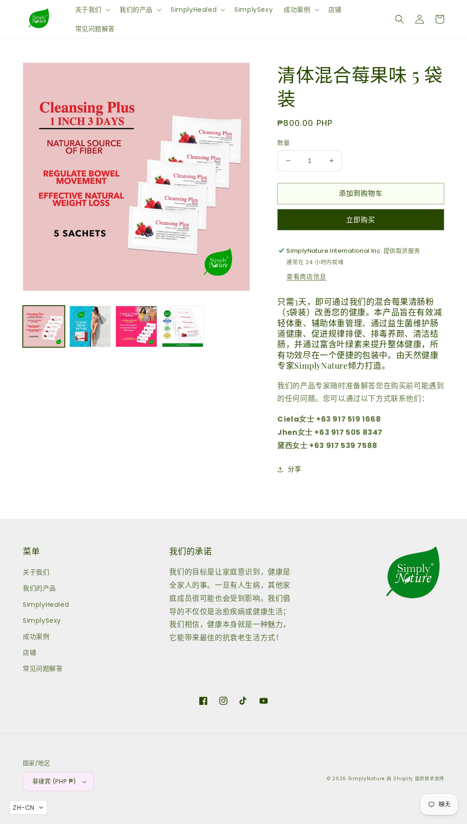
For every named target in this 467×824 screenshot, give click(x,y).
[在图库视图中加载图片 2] (90, 327)
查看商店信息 (306, 276)
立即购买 (360, 219)
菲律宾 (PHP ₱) (54, 781)
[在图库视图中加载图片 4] (183, 327)
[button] (92, 9)
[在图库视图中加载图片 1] (44, 327)
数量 (283, 142)
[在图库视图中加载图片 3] (136, 327)
